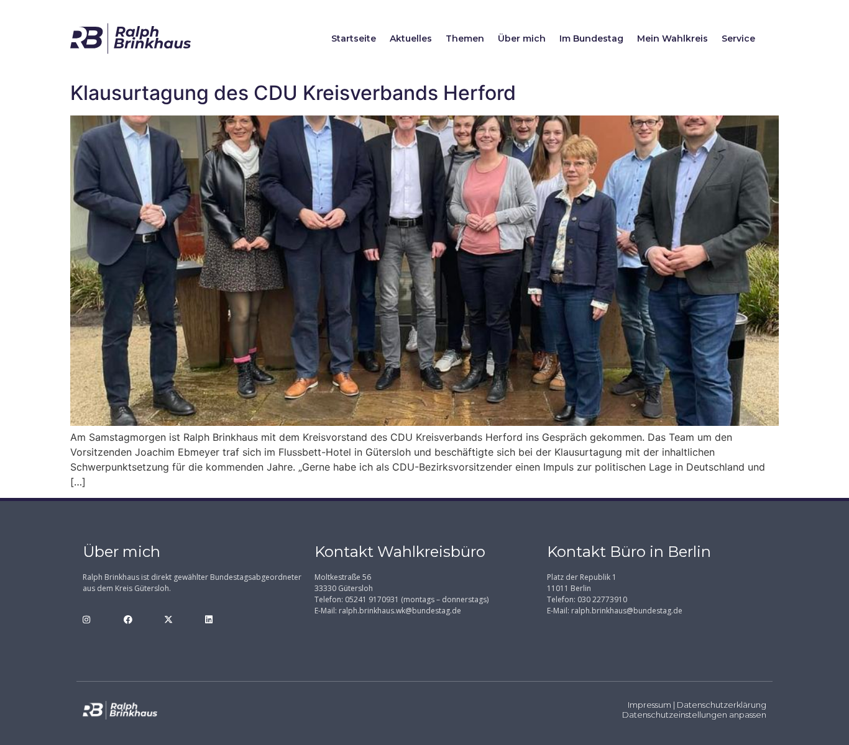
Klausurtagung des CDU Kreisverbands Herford (293, 93)
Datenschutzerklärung (721, 705)
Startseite (353, 38)
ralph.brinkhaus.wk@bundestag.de (400, 610)
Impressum (649, 705)
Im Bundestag (591, 38)
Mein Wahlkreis (672, 38)
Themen (465, 38)
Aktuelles (411, 38)
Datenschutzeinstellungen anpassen (694, 715)
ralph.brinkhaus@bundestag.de (626, 610)
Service (738, 38)
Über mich (522, 38)
